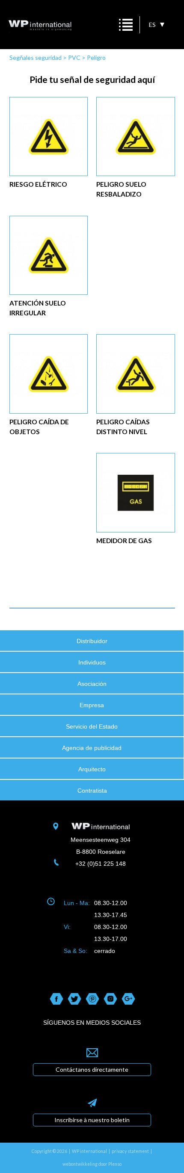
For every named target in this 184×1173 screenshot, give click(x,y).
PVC (74, 57)
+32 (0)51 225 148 (100, 863)
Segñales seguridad (35, 57)
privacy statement (130, 1151)
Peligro (96, 57)
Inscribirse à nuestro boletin (92, 1119)
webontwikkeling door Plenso (92, 1164)
